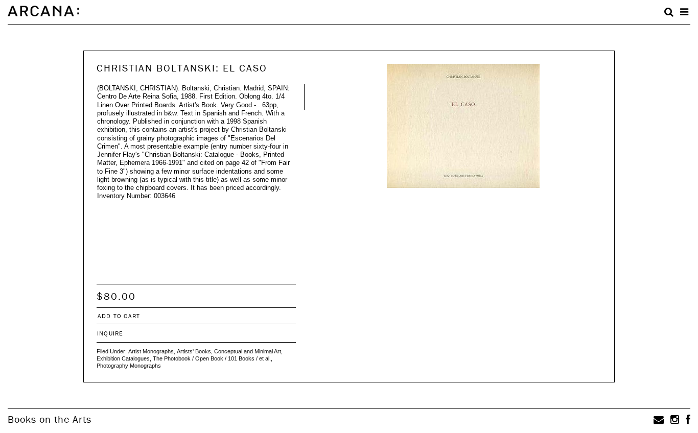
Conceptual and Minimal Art (247, 351)
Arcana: (43, 11)
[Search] (668, 12)
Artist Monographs (151, 351)
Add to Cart (119, 316)
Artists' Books (194, 351)
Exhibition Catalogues (123, 358)
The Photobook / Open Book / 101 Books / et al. (212, 358)
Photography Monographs (129, 366)
